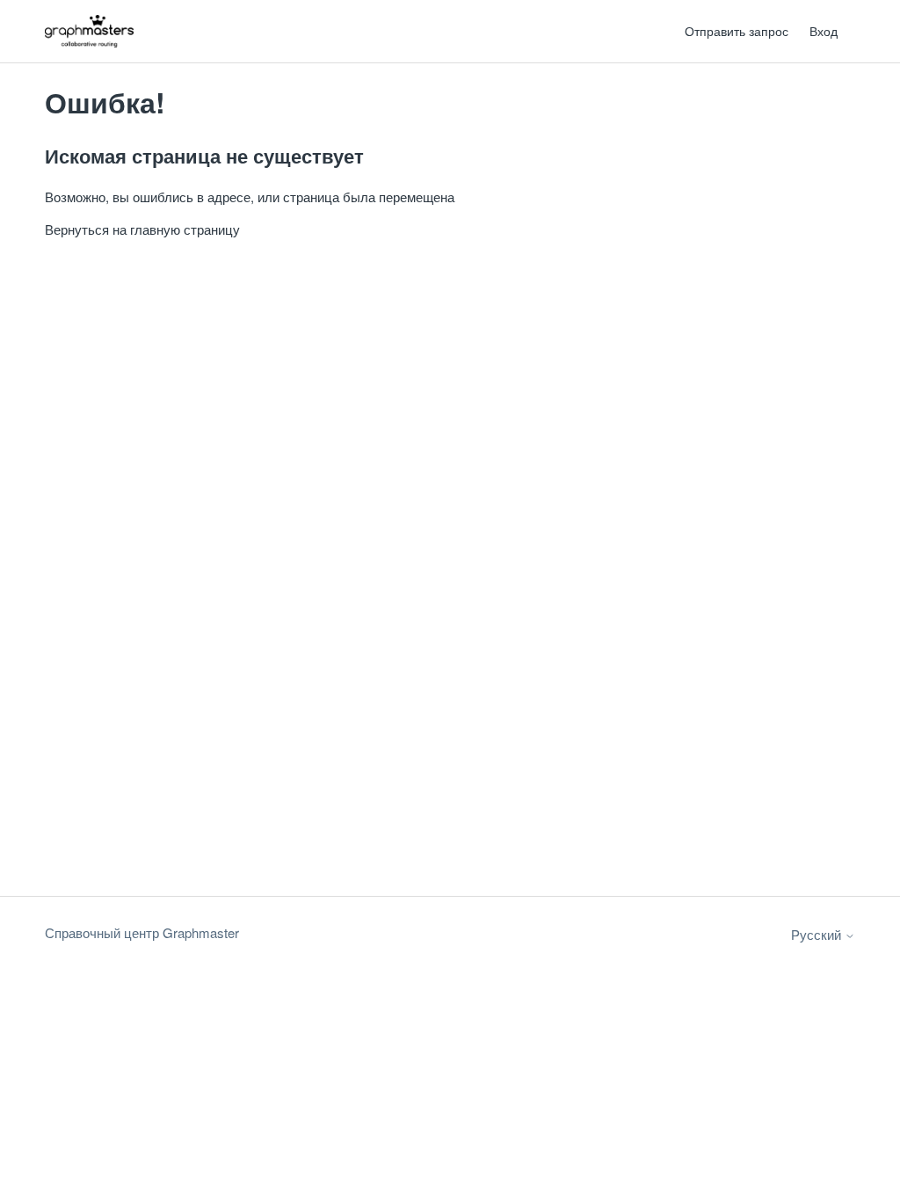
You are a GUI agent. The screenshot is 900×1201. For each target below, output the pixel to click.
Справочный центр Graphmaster (142, 932)
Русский (818, 934)
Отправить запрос (736, 31)
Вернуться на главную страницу (142, 229)
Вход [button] (823, 31)
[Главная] (89, 31)
